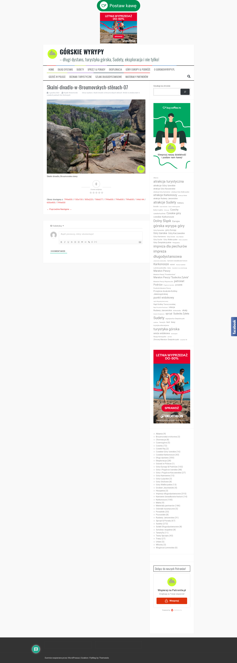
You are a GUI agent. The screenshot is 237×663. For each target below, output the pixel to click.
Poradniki (160, 511)
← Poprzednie (53, 209)
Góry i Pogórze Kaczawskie (168, 472)
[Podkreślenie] (68, 242)
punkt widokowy (163, 297)
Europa (176, 221)
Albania (155, 178)
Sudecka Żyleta (181, 313)
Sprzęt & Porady (96, 69)
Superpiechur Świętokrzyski (175, 319)
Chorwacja (161, 439)
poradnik (178, 285)
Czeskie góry (174, 213)
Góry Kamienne (159, 236)
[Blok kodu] (85, 242)
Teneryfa (162, 322)
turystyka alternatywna (161, 325)
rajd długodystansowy (160, 301)
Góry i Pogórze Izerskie (167, 469)
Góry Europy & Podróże (138, 69)
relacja (172, 307)
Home (51, 69)
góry (181, 226)
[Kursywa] (65, 242)
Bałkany (180, 203)
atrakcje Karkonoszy (165, 195)
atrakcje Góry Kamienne (161, 192)
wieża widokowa (161, 333)
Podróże (157, 284)
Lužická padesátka (159, 268)
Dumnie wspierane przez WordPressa (62, 658)
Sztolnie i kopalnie (164, 529)
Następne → (66, 209)
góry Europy (170, 230)
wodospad (174, 333)
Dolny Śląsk (162, 221)
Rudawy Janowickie (162, 310)
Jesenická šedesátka (159, 261)
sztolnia (155, 322)
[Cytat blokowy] (82, 242)
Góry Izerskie (160, 233)
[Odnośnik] (89, 242)
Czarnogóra (161, 442)
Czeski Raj (161, 448)
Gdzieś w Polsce (57, 77)
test (168, 322)
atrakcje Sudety (164, 202)
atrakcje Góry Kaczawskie (164, 189)
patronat (179, 281)
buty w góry (158, 210)
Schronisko (177, 310)
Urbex (158, 541)
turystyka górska (166, 329)
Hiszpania (176, 243)
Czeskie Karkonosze (165, 454)
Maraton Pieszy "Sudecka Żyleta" (171, 277)
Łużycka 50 (183, 340)
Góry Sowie (171, 237)
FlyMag (92, 658)
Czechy (174, 209)
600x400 (51, 202)
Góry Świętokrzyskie (162, 242)
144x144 (140, 199)
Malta (169, 268)
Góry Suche (157, 240)
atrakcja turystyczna (168, 181)
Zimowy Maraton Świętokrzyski (166, 339)
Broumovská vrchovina (166, 436)
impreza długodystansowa (167, 254)
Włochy (159, 544)
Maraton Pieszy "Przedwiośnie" (164, 274)
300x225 (89, 199)
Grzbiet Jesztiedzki (165, 487)
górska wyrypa (165, 226)
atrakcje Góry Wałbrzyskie (180, 192)
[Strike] (71, 242)
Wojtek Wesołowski (70, 93)
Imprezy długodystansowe (168, 493)
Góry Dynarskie (158, 230)
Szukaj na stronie (161, 86)
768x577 (99, 199)
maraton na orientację (179, 268)
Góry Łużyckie (183, 240)
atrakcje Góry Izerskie (164, 185)
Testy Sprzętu (162, 535)
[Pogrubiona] (61, 242)
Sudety (80, 69)
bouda (155, 206)
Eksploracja (115, 69)
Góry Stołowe (180, 237)
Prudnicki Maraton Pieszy (162, 288)
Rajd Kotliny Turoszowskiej (164, 304)
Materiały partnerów (137, 77)
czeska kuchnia (159, 213)
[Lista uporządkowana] (75, 242)
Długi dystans (65, 69)
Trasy (158, 538)
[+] (95, 242)
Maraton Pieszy (161, 270)
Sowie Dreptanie (158, 314)
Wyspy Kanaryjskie (159, 337)
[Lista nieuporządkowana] (78, 242)
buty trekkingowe (174, 206)
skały (184, 310)
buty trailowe (163, 206)
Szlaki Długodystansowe (108, 77)
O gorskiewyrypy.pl (164, 69)
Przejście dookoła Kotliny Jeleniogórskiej (165, 292)
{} (92, 242)
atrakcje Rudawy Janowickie (165, 198)
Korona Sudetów (180, 265)
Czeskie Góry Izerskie (166, 451)
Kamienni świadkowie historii (169, 496)
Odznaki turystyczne (80, 77)
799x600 (68, 199)
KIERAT (172, 265)
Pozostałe (160, 514)
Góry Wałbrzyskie (170, 239)
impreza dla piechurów (170, 246)
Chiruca (166, 210)
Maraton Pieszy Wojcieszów (163, 281)
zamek (169, 337)
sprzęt (169, 313)
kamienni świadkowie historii (177, 261)
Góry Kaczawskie (176, 233)
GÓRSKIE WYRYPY (82, 51)
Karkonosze (161, 264)
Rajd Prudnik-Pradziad (160, 307)
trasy (173, 322)
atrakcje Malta (182, 195)
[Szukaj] (184, 92)
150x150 (78, 199)
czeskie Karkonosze (163, 216)
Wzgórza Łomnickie (165, 547)
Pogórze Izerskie (169, 285)
